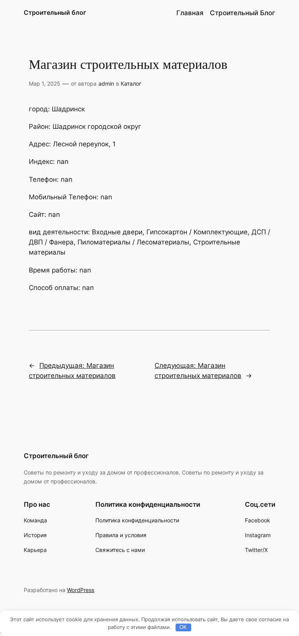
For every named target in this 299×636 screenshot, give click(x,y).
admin (106, 83)
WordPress (80, 590)
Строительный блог (55, 12)
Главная (190, 13)
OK (183, 627)
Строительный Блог (242, 13)
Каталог (131, 83)
